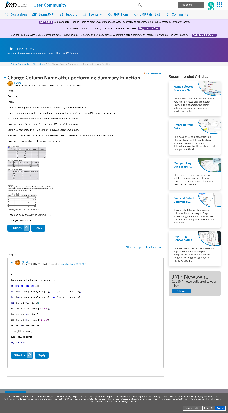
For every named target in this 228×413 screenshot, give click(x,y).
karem (17, 82)
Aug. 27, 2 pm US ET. (204, 35)
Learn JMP (46, 14)
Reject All (208, 408)
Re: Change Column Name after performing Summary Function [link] (79, 64)
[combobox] (157, 5)
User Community (50, 4)
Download (46, 22)
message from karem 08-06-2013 (72, 264)
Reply (38, 228)
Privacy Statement (143, 396)
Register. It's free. (149, 28)
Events (93, 14)
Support (71, 14)
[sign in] (211, 5)
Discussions (18, 14)
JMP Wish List (150, 14)
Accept (220, 408)
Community (180, 14)
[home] (16, 5)
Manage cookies (192, 408)
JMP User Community (18, 64)
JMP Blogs (121, 14)
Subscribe (181, 291)
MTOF (25, 261)
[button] (5, 77)
